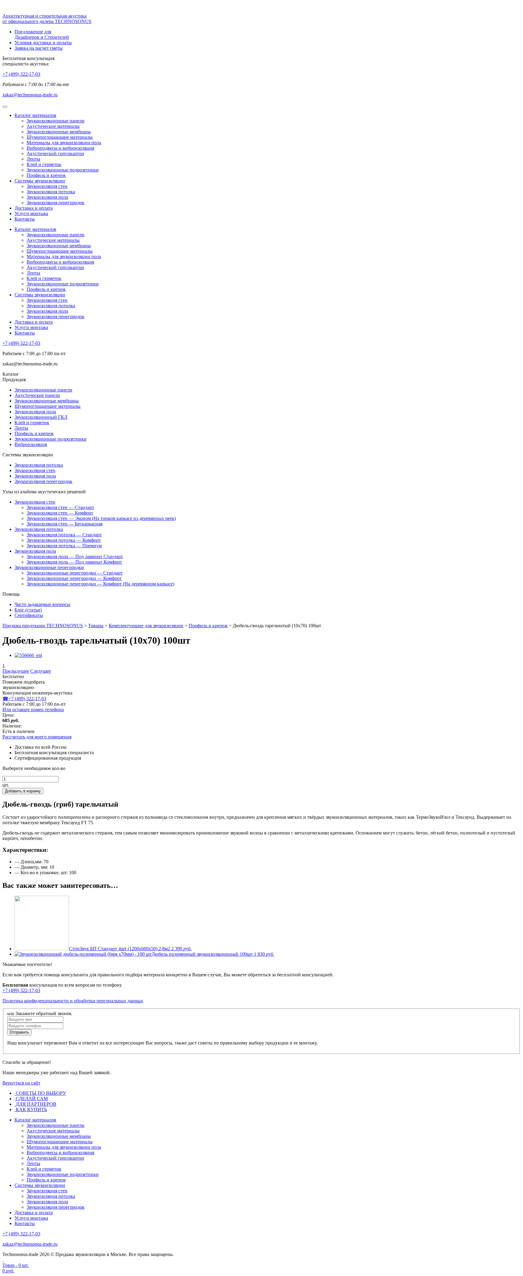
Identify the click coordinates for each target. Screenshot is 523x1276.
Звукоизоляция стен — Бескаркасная (64, 523)
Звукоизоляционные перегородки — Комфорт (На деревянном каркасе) (100, 583)
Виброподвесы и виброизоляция (60, 148)
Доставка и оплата (34, 208)
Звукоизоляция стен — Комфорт (60, 512)
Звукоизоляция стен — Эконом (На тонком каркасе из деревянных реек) (101, 518)
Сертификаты (29, 615)
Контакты (25, 219)
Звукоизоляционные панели (55, 120)
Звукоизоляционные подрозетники (63, 169)
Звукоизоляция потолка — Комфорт (64, 540)
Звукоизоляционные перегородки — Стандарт (75, 572)
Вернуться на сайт (21, 1082)
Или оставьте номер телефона (33, 709)
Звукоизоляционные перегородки (49, 567)
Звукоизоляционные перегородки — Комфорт (74, 578)
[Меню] (4, 107)
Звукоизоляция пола (47, 197)
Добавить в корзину (23, 791)
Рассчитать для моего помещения (36, 736)
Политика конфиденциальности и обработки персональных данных (72, 1000)
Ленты (33, 159)
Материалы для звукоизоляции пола (64, 142)
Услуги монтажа (31, 213)
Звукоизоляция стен (47, 186)
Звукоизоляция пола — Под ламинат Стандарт (75, 556)
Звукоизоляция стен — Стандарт (60, 507)
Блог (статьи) (28, 609)
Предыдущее (15, 671)
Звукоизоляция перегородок (55, 202)
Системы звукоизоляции (40, 180)
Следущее (40, 671)
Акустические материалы (53, 126)
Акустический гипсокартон (55, 153)
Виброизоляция (31, 444)
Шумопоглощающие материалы (60, 137)
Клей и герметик (44, 164)
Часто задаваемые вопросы (42, 604)
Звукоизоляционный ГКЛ (41, 417)
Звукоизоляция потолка (51, 191)
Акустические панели (37, 395)
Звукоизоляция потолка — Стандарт (64, 534)
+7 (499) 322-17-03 (21, 74)
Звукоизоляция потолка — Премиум (64, 545)
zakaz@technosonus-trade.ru (30, 94)
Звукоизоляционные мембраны (59, 131)
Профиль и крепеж (46, 175)
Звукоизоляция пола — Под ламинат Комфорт (74, 562)
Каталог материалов (35, 115)
